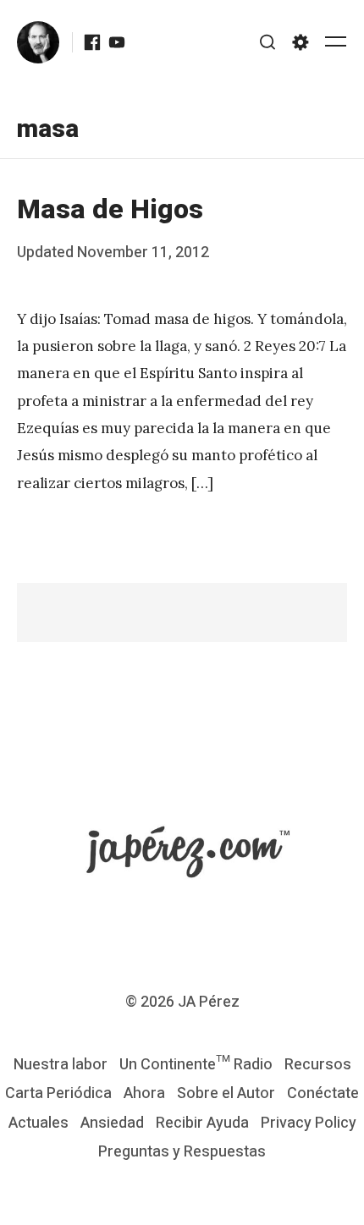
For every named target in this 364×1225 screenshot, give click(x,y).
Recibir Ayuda (202, 1123)
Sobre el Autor (226, 1093)
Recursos (317, 1064)
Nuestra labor (61, 1064)
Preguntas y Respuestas (182, 1151)
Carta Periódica (58, 1093)
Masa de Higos (110, 209)
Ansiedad (112, 1123)
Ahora (144, 1093)
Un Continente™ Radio (196, 1064)
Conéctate (323, 1093)
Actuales (38, 1123)
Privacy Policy (308, 1123)
